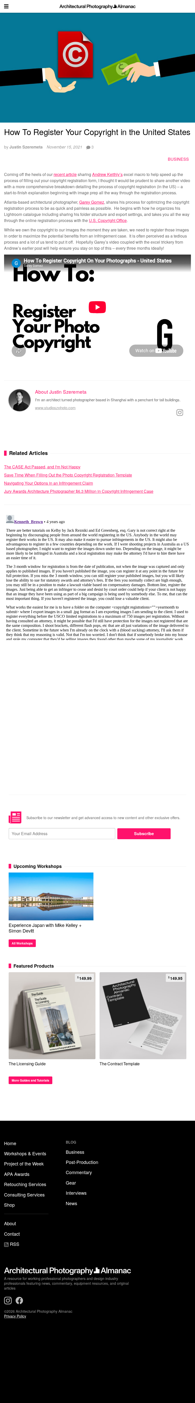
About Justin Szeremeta (61, 391)
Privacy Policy (15, 1316)
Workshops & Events (25, 1153)
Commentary (79, 1172)
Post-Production (82, 1162)
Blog (71, 1142)
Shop (9, 1204)
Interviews (76, 1192)
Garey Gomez (91, 202)
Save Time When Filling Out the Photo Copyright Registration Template (68, 475)
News (71, 1203)
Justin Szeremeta (26, 147)
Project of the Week (24, 1163)
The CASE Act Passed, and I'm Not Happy (42, 467)
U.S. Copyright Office (108, 220)
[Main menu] (6, 6)
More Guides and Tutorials (30, 1080)
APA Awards (16, 1174)
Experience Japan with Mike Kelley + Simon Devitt (45, 928)
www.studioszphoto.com (55, 407)
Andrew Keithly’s (107, 174)
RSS (14, 1243)
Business (178, 159)
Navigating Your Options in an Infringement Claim (48, 483)
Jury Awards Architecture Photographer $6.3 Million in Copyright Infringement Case (78, 491)
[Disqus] (97, 576)
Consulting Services (24, 1194)
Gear (71, 1182)
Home (10, 1143)
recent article (65, 174)
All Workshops (22, 943)
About (10, 1223)
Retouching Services (25, 1184)
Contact (12, 1233)
